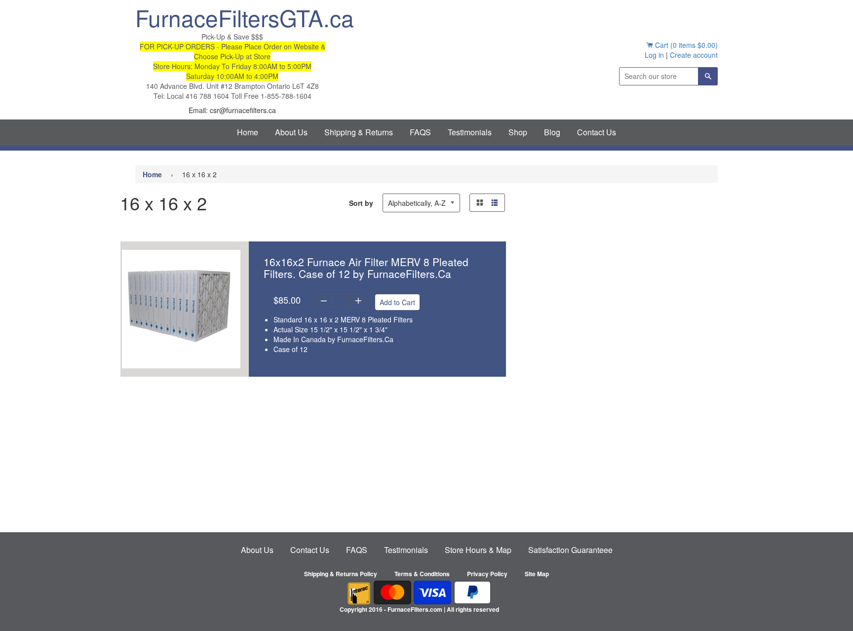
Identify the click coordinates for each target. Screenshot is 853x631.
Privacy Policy (487, 573)
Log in (654, 55)
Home (247, 132)
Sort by (361, 203)
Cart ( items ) (685, 45)
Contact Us (596, 132)
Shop (517, 132)
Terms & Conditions (422, 573)
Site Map (537, 573)
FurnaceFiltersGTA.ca (232, 17)
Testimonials (470, 132)
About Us (291, 132)
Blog (552, 132)
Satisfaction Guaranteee (570, 549)
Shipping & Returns (358, 132)
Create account (694, 55)
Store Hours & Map (478, 549)
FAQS (420, 132)
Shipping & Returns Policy (340, 573)
